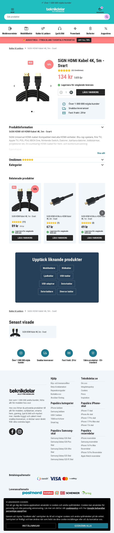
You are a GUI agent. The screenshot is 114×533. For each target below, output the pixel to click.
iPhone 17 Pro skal (88, 418)
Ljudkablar (48, 276)
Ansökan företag (57, 398)
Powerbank (75, 33)
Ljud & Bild (59, 33)
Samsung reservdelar (89, 442)
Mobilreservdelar (9, 33)
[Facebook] (12, 431)
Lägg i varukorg (90, 92)
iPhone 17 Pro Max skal (90, 421)
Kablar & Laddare (43, 33)
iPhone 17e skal (87, 425)
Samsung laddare (58, 411)
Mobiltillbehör (26, 33)
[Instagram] (19, 431)
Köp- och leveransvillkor (60, 383)
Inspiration (85, 398)
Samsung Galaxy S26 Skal (61, 438)
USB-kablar (65, 276)
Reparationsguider (58, 390)
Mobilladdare (49, 268)
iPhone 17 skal (87, 411)
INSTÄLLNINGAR (31, 525)
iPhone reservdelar (88, 438)
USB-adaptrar (48, 283)
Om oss (84, 383)
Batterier (90, 33)
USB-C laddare (56, 415)
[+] (71, 92)
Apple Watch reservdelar (90, 456)
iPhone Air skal (87, 414)
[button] (57, 127)
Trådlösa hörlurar (57, 419)
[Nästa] (102, 213)
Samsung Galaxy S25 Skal (61, 456)
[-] (61, 92)
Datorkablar (66, 283)
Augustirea (106, 33)
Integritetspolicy (87, 387)
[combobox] (57, 17)
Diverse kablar (66, 291)
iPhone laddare (57, 408)
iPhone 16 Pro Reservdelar (91, 452)
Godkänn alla (83, 525)
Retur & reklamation (58, 387)
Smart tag (54, 422)
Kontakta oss (56, 394)
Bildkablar (66, 268)
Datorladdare (47, 291)
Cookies (84, 390)
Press (83, 394)
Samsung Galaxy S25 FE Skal (62, 459)
